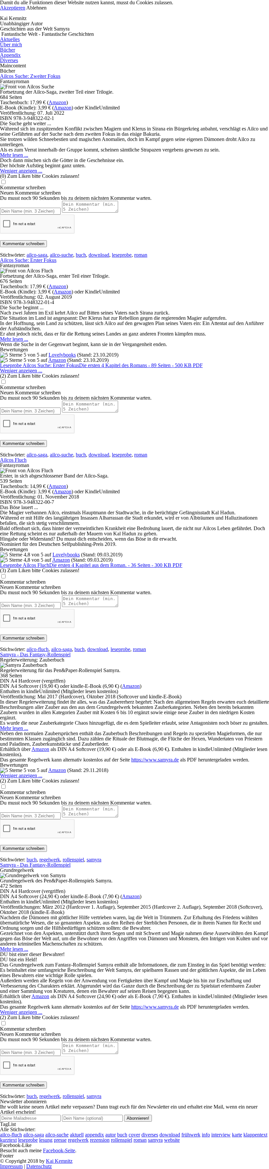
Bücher (7, 50)
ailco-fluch (38, 649)
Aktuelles (10, 39)
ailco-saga (37, 255)
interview (221, 1134)
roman (140, 255)
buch (81, 255)
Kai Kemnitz (59, 1161)
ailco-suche (61, 255)
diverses (149, 1134)
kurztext (8, 1140)
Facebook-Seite (59, 1150)
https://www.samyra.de (155, 759)
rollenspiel (73, 859)
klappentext (255, 1134)
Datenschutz (39, 1166)
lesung (45, 1140)
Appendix (10, 55)
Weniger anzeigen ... (21, 171)
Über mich (11, 44)
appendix (94, 1134)
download (99, 255)
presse (60, 1140)
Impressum (11, 1166)
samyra (94, 859)
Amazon (57, 102)
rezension (100, 1140)
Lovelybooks (62, 355)
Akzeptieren (12, 8)
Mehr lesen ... (14, 155)
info (206, 1134)
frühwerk (190, 1134)
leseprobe (122, 255)
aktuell (77, 1134)
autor (110, 1134)
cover (134, 1134)
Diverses (9, 60)
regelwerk (49, 859)
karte (237, 1134)
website (172, 1140)
